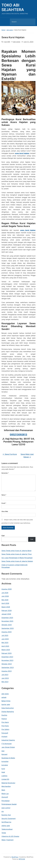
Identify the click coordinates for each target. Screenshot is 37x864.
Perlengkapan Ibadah (9, 804)
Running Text (6, 815)
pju (3, 811)
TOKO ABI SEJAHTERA (13, 7)
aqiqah (4, 697)
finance (4, 719)
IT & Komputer (7, 744)
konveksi (5, 765)
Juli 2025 (5, 635)
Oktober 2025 (7, 625)
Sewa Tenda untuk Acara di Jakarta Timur (17, 554)
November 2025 (7, 621)
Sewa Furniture (10, 454)
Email (4, 503)
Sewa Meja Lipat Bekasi (27, 455)
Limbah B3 (5, 779)
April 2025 (5, 646)
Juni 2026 (5, 596)
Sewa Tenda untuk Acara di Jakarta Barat (16, 551)
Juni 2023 (5, 678)
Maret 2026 (6, 607)
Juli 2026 (5, 593)
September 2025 (8, 628)
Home (3, 30)
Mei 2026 (5, 600)
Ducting (4, 715)
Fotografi (5, 733)
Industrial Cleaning (8, 740)
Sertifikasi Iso (6, 822)
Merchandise (6, 786)
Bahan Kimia (6, 701)
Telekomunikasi (7, 829)
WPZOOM (22, 859)
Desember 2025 (7, 618)
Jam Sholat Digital (8, 747)
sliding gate (6, 826)
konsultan (5, 761)
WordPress (14, 857)
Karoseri (4, 754)
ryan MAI (7, 42)
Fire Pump (5, 726)
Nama (4, 495)
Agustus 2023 (7, 671)
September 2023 (8, 667)
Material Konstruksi (8, 783)
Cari (3, 536)
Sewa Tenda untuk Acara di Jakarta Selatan (17, 561)
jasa (3, 751)
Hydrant (4, 736)
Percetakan (6, 801)
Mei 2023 (5, 682)
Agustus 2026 (7, 589)
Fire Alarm (5, 722)
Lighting (4, 776)
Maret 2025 (6, 650)
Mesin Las (5, 794)
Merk (3, 790)
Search (32, 22)
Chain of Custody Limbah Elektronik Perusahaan (15, 566)
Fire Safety (5, 729)
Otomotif (5, 797)
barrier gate (6, 704)
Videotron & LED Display (10, 836)
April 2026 (5, 603)
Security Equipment (9, 818)
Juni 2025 (5, 639)
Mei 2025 (5, 642)
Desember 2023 (7, 657)
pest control (6, 808)
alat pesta (10, 30)
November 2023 (7, 660)
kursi (3, 769)
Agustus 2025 (7, 632)
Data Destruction (8, 708)
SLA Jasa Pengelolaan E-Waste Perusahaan (17, 558)
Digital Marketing (8, 712)
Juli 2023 (5, 675)
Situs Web (5, 511)
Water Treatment (7, 840)
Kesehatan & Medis (8, 758)
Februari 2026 (7, 610)
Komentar (5, 473)
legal (3, 772)
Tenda (4, 833)
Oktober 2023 (7, 664)
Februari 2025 (7, 653)
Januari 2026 (6, 614)
